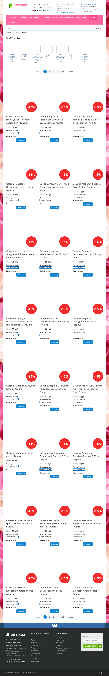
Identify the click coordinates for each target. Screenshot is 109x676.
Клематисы (35, 651)
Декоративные (36, 645)
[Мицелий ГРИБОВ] (72, 49)
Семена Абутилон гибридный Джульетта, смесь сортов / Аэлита (51, 119)
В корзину (21, 140)
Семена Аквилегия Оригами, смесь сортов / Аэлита (86, 590)
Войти (85, 4)
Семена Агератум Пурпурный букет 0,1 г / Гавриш (85, 321)
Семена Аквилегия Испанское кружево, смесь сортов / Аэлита (54, 523)
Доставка (59, 643)
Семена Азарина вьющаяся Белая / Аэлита (20, 387)
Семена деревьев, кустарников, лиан (12, 57)
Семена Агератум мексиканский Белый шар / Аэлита (54, 254)
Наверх (100, 673)
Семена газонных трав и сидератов (85, 57)
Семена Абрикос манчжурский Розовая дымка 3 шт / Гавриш (17, 119)
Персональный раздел (90, 9)
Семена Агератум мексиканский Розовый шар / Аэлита (54, 321)
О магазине (60, 651)
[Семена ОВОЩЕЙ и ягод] (24, 49)
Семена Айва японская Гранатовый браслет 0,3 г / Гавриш (54, 456)
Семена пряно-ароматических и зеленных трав (36, 57)
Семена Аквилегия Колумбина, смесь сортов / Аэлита (20, 590)
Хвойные (34, 643)
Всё (32, 637)
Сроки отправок (69, 12)
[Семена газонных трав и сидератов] (85, 49)
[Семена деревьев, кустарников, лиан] (12, 49)
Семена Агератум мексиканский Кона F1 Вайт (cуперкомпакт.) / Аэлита (20, 321)
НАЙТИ (98, 29)
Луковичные (35, 653)
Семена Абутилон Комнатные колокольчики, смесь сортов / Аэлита (86, 119)
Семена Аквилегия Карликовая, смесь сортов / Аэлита (87, 523)
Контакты (59, 656)
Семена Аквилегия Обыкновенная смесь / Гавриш (51, 590)
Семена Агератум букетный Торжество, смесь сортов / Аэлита (54, 187)
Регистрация (92, 4)
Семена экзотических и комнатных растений (60, 57)
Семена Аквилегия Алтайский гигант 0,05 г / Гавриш (86, 456)
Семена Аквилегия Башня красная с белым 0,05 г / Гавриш (20, 523)
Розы (33, 640)
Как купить (59, 12)
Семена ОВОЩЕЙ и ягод (24, 56)
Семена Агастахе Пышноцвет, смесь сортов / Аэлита (20, 187)
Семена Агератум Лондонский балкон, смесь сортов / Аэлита (20, 254)
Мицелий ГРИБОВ (72, 55)
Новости (59, 637)
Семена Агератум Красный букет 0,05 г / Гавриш (87, 185)
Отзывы (59, 653)
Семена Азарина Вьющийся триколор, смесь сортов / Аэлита (54, 389)
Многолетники (36, 656)
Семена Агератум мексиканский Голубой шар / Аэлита (87, 254)
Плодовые (34, 648)
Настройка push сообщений (16, 661)
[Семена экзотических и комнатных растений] (60, 49)
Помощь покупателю (63, 648)
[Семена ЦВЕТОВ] (48, 49)
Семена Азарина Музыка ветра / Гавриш (19, 454)
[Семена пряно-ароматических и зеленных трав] (36, 49)
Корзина (85, 6)
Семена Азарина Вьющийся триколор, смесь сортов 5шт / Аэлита (87, 389)
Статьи (58, 645)
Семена (34, 659)
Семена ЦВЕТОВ (48, 55)
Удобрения (35, 661)
